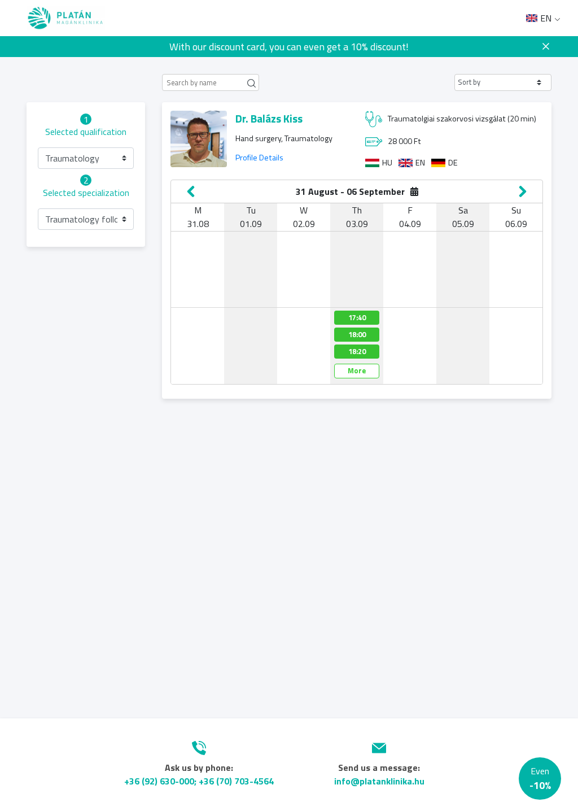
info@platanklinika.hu (379, 781)
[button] (503, 82)
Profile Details (259, 157)
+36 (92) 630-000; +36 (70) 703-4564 (199, 781)
